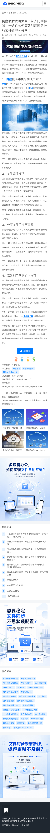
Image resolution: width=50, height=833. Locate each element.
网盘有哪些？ (13, 580)
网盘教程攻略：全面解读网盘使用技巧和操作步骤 (37, 428)
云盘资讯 (12, 13)
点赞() (26, 351)
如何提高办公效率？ (16, 585)
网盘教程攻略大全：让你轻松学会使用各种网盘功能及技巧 (13, 428)
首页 (4, 13)
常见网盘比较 (14, 596)
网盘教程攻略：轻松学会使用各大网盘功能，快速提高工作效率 (13, 450)
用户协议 (16, 825)
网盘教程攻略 (21, 56)
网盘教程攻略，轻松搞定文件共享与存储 (37, 450)
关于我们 (6, 825)
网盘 (9, 79)
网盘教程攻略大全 (10, 372)
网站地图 (25, 825)
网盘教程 (16, 368)
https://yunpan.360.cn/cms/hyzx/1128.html (22, 386)
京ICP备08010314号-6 (22, 821)
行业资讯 (23, 13)
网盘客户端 (28, 316)
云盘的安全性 (13, 590)
